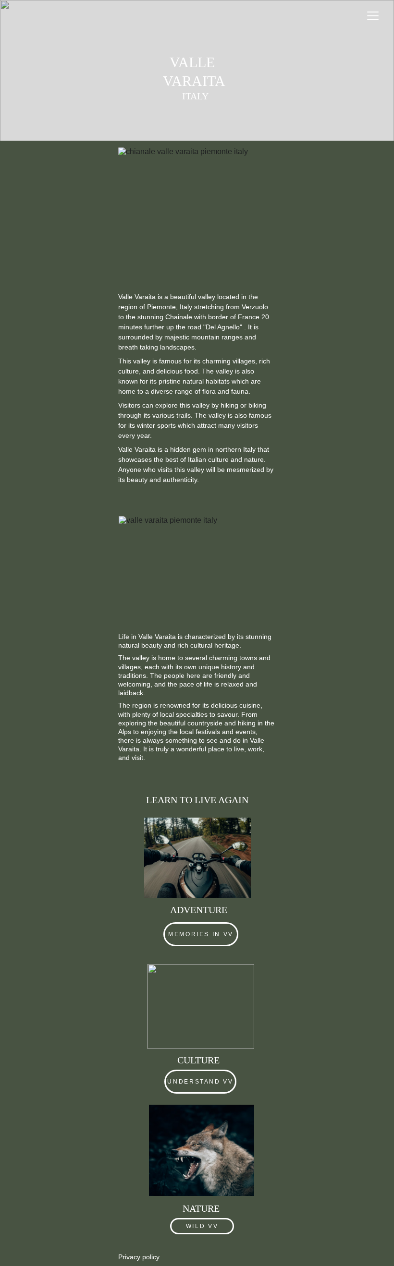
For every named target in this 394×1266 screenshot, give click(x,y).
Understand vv (200, 1081)
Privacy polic (137, 1257)
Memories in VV (201, 934)
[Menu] (373, 16)
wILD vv (202, 1226)
